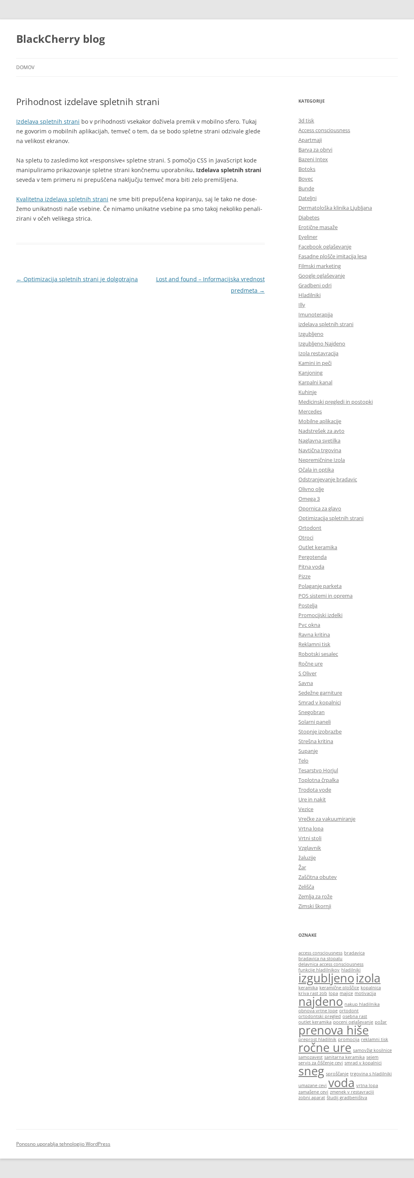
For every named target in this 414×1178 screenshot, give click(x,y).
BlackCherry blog (60, 39)
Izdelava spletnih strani (48, 121)
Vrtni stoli (309, 838)
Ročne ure (310, 663)
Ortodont (309, 527)
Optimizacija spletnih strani (330, 518)
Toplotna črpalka (318, 780)
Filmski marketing (319, 266)
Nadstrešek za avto (321, 430)
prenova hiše (333, 1030)
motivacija (365, 993)
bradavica (354, 953)
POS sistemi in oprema (325, 595)
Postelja (307, 605)
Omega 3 (309, 498)
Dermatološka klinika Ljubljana (335, 207)
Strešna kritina (315, 741)
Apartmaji (310, 139)
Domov (25, 67)
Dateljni (307, 198)
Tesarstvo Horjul (318, 770)
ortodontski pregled (319, 1016)
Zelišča (306, 886)
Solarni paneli (314, 721)
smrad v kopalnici (363, 1063)
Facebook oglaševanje (324, 246)
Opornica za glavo (319, 508)
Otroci (305, 537)
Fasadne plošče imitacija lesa (332, 256)
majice (346, 993)
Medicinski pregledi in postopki (335, 401)
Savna (305, 683)
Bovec (305, 178)
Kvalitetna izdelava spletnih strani (62, 199)
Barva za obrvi (315, 149)
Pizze (304, 576)
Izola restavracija (318, 353)
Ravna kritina (314, 634)
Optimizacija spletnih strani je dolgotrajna (77, 279)
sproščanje (337, 1074)
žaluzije (307, 857)
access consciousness (320, 953)
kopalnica (371, 987)
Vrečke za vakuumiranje (326, 818)
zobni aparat (311, 1097)
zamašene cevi (313, 1092)
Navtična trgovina (319, 450)
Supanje (308, 750)
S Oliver (307, 673)
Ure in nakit (312, 799)
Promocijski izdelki (320, 615)
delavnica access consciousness (330, 964)
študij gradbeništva (347, 1097)
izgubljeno (326, 978)
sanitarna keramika (344, 1057)
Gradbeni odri (315, 285)
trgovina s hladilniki (371, 1074)
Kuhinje (307, 392)
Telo (303, 760)
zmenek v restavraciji (352, 1092)
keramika (308, 987)
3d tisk (306, 120)
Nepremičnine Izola (321, 460)
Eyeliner (307, 236)
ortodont (349, 1011)
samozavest (310, 1057)
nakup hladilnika (362, 1004)
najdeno (320, 1001)
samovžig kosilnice (372, 1050)
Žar (302, 867)
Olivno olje (311, 489)
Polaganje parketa (320, 586)
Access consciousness (324, 130)
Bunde (306, 188)
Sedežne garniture (320, 692)
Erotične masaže (318, 227)
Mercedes (310, 411)
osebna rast (354, 1016)
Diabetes (308, 217)
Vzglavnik (309, 847)
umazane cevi (312, 1085)
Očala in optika (316, 469)
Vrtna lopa (310, 828)
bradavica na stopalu (320, 958)
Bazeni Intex (313, 159)
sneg (311, 1071)
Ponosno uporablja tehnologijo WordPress (63, 1143)
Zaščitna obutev (317, 877)
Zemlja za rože (315, 896)
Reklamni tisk (314, 644)
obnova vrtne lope (318, 1011)
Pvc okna (309, 624)
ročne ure (324, 1047)
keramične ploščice (339, 987)
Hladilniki (309, 295)
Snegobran (311, 712)
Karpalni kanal (315, 382)
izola (368, 978)
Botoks (306, 169)
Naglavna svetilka (319, 440)
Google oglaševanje (321, 275)
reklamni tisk (374, 1039)
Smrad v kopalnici (319, 702)
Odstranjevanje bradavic (327, 479)
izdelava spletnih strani (325, 324)
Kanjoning (310, 372)
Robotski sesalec (318, 653)
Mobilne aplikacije (319, 421)
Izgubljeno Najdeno (321, 343)
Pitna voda (311, 566)
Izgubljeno (310, 333)
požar (381, 1022)
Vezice (305, 809)
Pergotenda (312, 557)
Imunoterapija (315, 314)
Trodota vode (314, 789)
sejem (372, 1057)
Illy (301, 304)
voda (341, 1083)
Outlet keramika (317, 547)
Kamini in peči (315, 363)
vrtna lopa (367, 1085)
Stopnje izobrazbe (320, 731)
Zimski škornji (314, 906)
